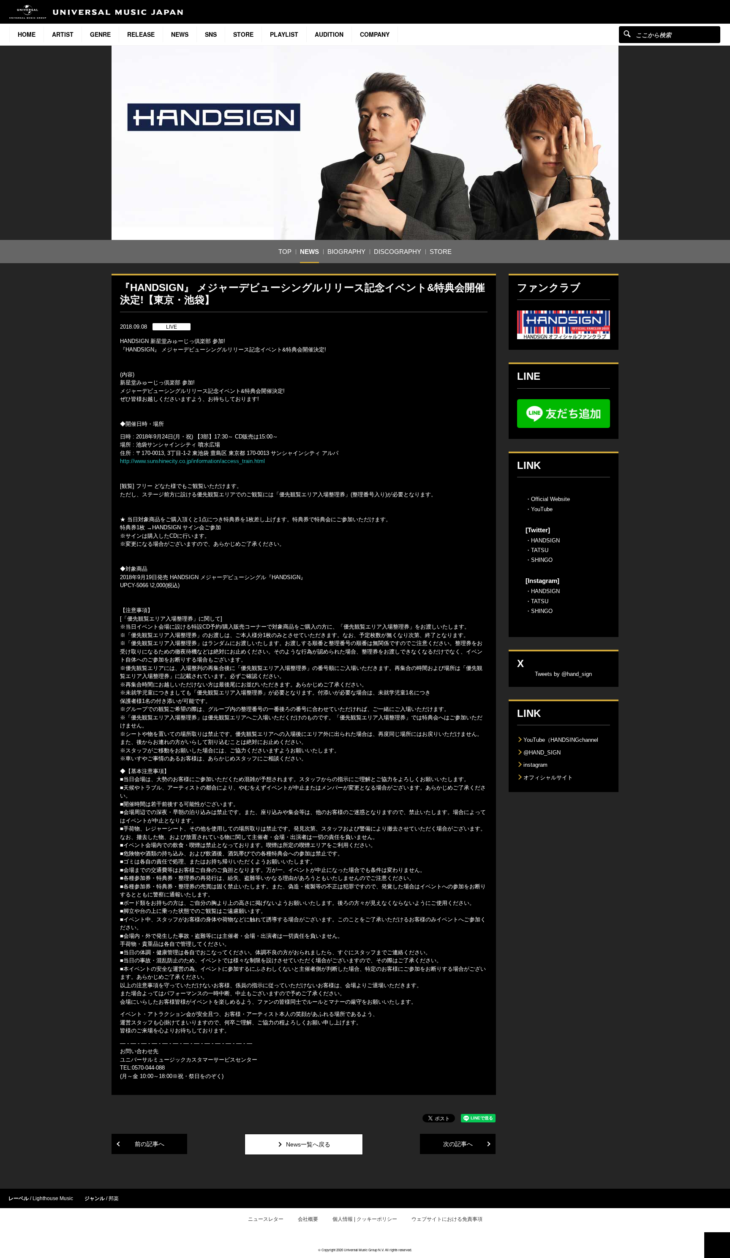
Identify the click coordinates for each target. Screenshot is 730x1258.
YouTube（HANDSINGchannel (560, 740)
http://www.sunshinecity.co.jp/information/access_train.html (192, 461)
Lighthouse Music (53, 1198)
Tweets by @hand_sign (563, 674)
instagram (535, 765)
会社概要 (308, 1219)
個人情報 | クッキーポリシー (364, 1219)
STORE (243, 34)
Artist (63, 34)
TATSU (539, 550)
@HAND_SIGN (542, 752)
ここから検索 (627, 33)
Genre (100, 34)
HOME (26, 34)
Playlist (284, 34)
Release (141, 34)
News (179, 34)
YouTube (542, 509)
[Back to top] (717, 1245)
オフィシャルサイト (548, 777)
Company (375, 34)
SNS (211, 34)
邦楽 (114, 1198)
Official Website (550, 499)
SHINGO (542, 560)
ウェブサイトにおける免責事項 (446, 1219)
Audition (329, 34)
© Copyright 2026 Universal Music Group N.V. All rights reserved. (365, 1249)
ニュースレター (265, 1219)
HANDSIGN (545, 540)
